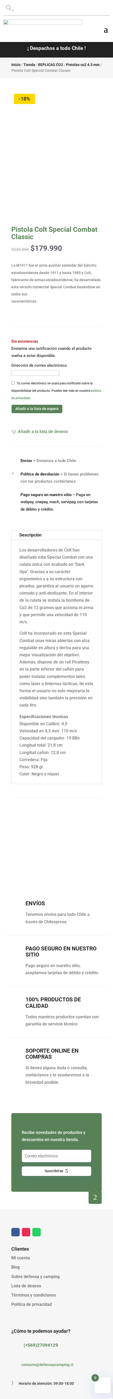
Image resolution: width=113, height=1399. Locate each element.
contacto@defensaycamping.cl (47, 1365)
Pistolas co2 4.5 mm (83, 65)
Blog (15, 1267)
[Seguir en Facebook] (15, 1232)
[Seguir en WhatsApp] (36, 1232)
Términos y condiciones (33, 1295)
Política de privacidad (31, 1304)
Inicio (15, 65)
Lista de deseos (26, 1285)
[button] (39, 431)
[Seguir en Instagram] (26, 1232)
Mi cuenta (20, 1257)
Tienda (29, 65)
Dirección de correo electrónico (39, 365)
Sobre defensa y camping (35, 1276)
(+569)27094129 (41, 1345)
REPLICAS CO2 (50, 65)
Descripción (30, 535)
